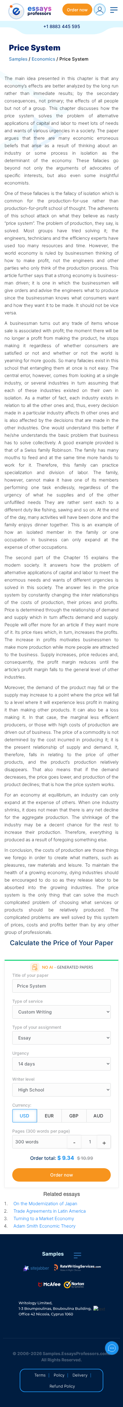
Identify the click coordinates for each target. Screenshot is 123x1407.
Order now (77, 9)
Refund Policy (62, 1386)
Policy (59, 1375)
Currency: (21, 1105)
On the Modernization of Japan (45, 1203)
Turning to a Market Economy (43, 1218)
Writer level (23, 1079)
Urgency (20, 1053)
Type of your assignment (36, 1027)
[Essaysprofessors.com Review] (77, 1267)
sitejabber (39, 1268)
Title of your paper (30, 975)
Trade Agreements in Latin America (49, 1211)
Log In (100, 10)
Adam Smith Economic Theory (44, 1226)
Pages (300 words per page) (41, 1131)
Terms (40, 1375)
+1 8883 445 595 (61, 26)
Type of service (27, 1001)
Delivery (80, 1375)
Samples (18, 59)
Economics (43, 59)
